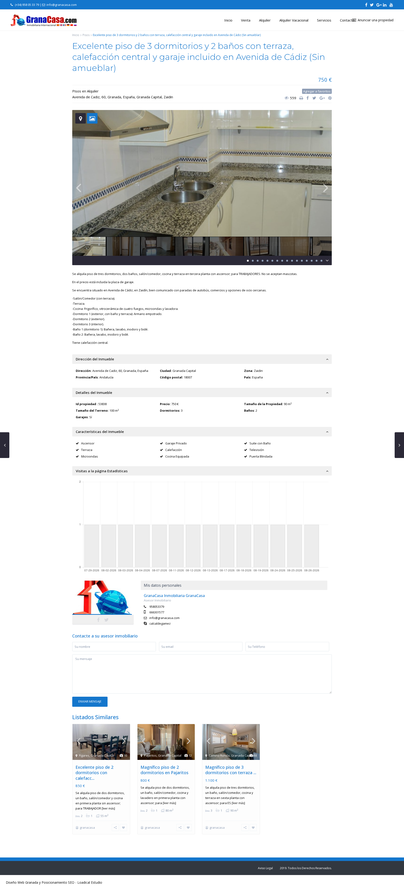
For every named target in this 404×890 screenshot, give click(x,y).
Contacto (347, 20)
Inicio (228, 20)
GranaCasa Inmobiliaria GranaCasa (102, 601)
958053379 (156, 606)
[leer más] (108, 808)
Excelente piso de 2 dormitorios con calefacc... (94, 772)
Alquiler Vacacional (293, 20)
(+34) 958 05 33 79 (27, 5)
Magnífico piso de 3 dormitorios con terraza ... (230, 769)
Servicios (324, 20)
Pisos (86, 35)
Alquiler (265, 20)
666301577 (156, 612)
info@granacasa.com (164, 618)
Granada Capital (149, 97)
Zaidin (168, 97)
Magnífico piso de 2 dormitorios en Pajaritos (164, 769)
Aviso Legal (265, 868)
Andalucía (106, 377)
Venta (245, 20)
